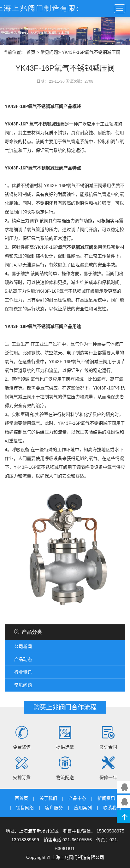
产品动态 (23, 659)
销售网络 (25, 807)
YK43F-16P (16, 123)
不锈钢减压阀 (50, 326)
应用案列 (83, 807)
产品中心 (77, 798)
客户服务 (54, 807)
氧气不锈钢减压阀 (75, 247)
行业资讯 (23, 672)
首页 (31, 52)
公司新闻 (23, 646)
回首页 (21, 798)
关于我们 (48, 798)
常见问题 (49, 52)
